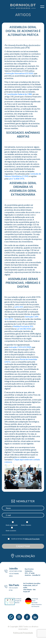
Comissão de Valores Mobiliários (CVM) (22, 174)
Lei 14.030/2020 (24, 328)
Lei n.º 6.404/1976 (16, 178)
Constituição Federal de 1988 (19, 94)
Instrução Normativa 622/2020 (19, 73)
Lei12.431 (18, 307)
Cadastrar (23, 546)
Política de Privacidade (32, 539)
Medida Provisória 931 (23, 326)
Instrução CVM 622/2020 (20, 347)
